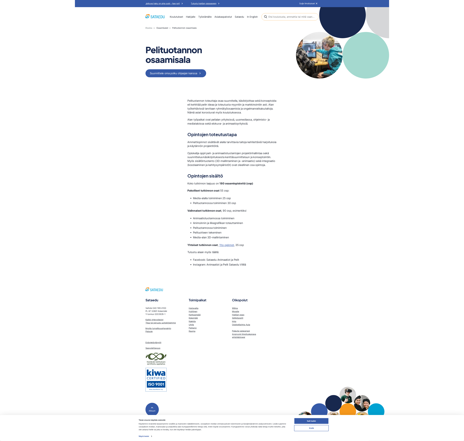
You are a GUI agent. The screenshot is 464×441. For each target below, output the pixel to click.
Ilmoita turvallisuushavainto (158, 328)
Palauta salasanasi (241, 331)
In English (252, 16)
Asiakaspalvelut (223, 16)
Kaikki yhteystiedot (154, 320)
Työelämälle (205, 16)
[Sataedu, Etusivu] (155, 16)
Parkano (193, 328)
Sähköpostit (237, 318)
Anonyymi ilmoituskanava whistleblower (244, 335)
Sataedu (239, 16)
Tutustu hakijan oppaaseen (203, 3)
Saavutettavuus (152, 348)
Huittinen (193, 311)
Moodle (235, 311)
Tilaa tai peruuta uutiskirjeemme (160, 323)
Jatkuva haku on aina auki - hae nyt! (162, 3)
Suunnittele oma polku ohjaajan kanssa (173, 73)
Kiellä (311, 428)
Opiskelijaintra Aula (241, 324)
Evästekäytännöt (153, 342)
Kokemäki (193, 318)
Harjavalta (193, 308)
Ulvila (191, 324)
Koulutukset (176, 16)
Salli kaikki (311, 421)
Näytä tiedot (144, 436)
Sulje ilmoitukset (307, 3)
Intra (234, 321)
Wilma (235, 308)
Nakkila (192, 321)
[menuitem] (176, 17)
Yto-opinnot (226, 245)
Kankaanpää (195, 315)
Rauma (192, 331)
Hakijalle (190, 16)
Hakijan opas (238, 315)
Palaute (149, 331)
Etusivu (148, 28)
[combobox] (290, 16)
